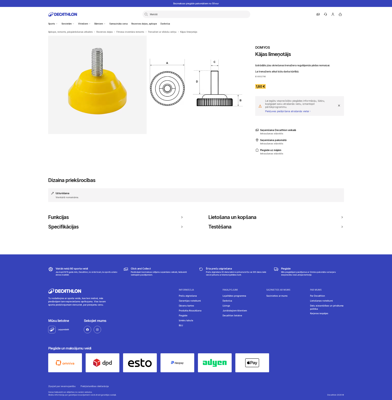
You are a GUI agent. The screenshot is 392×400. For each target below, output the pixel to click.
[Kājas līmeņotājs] (97, 85)
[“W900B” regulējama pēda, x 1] (196, 85)
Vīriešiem (83, 23)
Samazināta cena (118, 23)
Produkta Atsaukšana (190, 310)
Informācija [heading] (186, 290)
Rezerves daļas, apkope (144, 23)
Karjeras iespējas (319, 313)
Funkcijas (58, 217)
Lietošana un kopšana (232, 217)
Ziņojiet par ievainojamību (62, 386)
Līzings (226, 305)
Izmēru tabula (186, 320)
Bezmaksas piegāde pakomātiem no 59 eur (196, 3)
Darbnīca (165, 23)
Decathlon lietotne (232, 315)
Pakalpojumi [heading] (230, 290)
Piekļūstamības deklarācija (95, 386)
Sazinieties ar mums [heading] (278, 290)
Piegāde (183, 315)
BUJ (181, 325)
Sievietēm (66, 23)
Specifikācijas (63, 227)
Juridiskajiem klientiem (235, 310)
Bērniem (99, 23)
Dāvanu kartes (186, 305)
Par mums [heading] (316, 290)
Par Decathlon (317, 295)
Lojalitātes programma (234, 295)
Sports (52, 23)
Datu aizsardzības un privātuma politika (327, 307)
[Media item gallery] (146, 85)
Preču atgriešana (188, 295)
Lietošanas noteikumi (321, 300)
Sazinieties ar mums (277, 295)
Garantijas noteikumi (190, 300)
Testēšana (219, 227)
